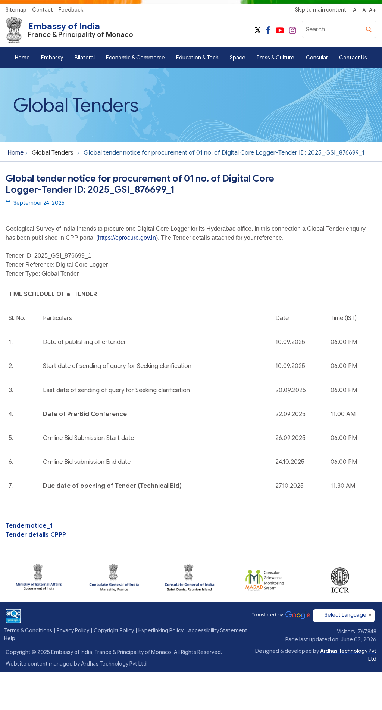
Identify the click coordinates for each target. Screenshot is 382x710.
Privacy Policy (73, 630)
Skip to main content (320, 9)
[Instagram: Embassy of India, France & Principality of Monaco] (292, 30)
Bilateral (85, 57)
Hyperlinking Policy (161, 630)
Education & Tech (197, 57)
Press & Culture (275, 57)
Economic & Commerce (135, 57)
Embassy (52, 57)
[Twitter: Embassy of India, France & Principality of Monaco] (257, 30)
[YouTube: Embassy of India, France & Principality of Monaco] (280, 30)
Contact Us (353, 57)
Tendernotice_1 (29, 526)
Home (22, 57)
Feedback (71, 9)
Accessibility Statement (217, 630)
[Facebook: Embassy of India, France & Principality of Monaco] (268, 30)
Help (9, 638)
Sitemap (16, 9)
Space (237, 57)
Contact (42, 9)
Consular (317, 57)
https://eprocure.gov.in (127, 238)
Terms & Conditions (28, 630)
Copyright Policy (114, 630)
